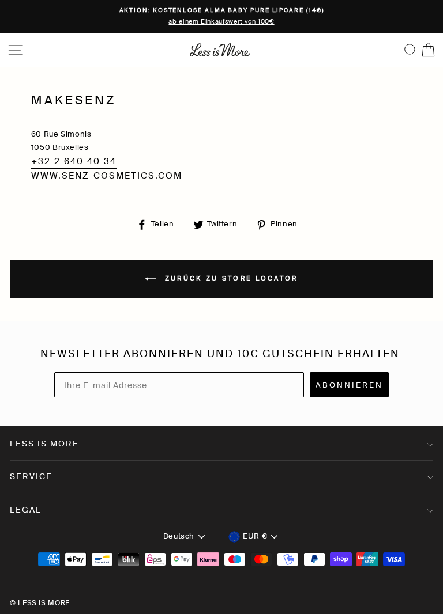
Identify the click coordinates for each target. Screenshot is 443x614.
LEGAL (26, 510)
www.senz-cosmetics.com (106, 175)
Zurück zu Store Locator (229, 278)
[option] (221, 16)
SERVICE (31, 476)
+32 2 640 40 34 (74, 161)
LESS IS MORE (44, 443)
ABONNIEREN (349, 385)
